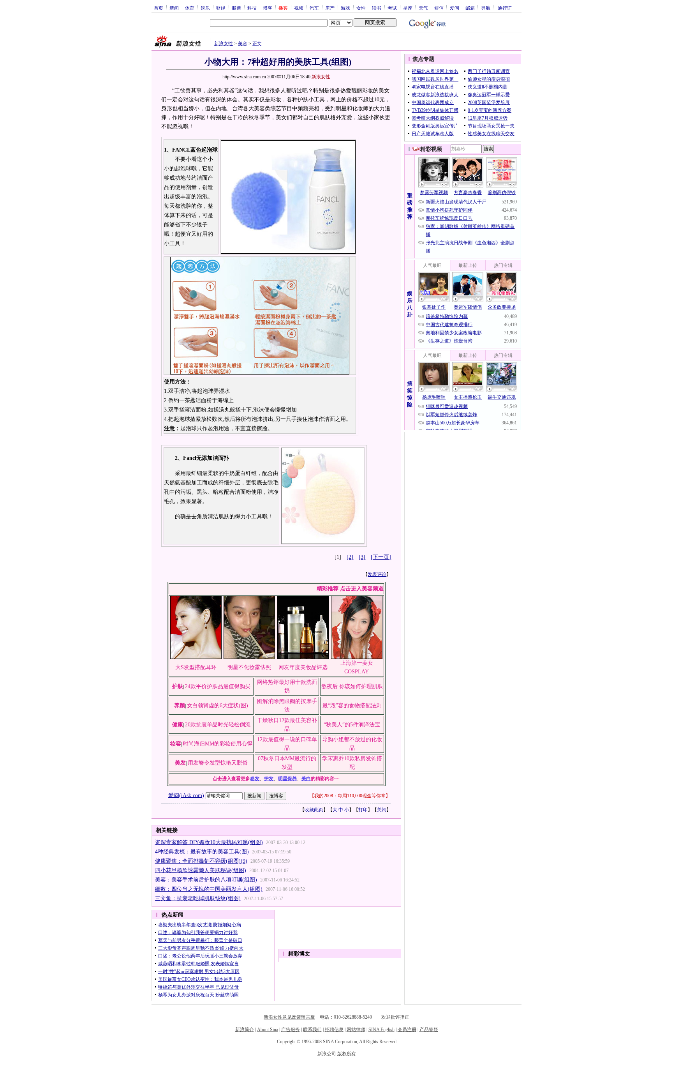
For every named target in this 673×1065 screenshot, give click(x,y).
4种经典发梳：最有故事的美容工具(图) (202, 852)
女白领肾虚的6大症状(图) (217, 705)
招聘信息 (334, 1029)
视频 (298, 7)
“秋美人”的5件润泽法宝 (352, 725)
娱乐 (205, 7)
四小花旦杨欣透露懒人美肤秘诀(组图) (200, 870)
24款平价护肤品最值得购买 (217, 686)
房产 (330, 7)
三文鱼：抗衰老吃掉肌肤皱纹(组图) (198, 898)
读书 (376, 7)
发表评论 (377, 574)
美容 (242, 43)
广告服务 (290, 1029)
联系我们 (312, 1029)
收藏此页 (314, 809)
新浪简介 (244, 1029)
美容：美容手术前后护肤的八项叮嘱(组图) (206, 880)
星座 (407, 7)
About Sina (267, 1029)
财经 (221, 7)
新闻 (174, 7)
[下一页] (381, 557)
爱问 (454, 7)
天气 (423, 7)
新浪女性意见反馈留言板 (289, 1017)
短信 (439, 7)
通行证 (505, 7)
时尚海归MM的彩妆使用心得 (217, 744)
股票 (236, 7)
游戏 (345, 7)
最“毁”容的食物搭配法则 (352, 705)
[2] (350, 557)
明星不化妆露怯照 (249, 667)
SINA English (381, 1029)
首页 (158, 7)
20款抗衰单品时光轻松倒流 (217, 725)
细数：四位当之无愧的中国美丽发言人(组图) (209, 889)
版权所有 (346, 1053)
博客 (267, 7)
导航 (485, 7)
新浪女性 (223, 43)
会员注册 (407, 1029)
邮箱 (470, 7)
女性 (361, 7)
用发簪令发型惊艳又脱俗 (218, 763)
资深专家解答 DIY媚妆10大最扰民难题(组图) (209, 842)
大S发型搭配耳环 (196, 667)
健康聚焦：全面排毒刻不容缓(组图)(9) (201, 861)
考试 (392, 7)
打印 (363, 809)
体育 (189, 7)
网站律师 (356, 1029)
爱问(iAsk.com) (186, 795)
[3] (362, 557)
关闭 (381, 809)
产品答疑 (428, 1029)
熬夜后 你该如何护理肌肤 (352, 686)
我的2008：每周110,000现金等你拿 (350, 795)
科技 (252, 7)
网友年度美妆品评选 (303, 667)
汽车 (314, 7)
